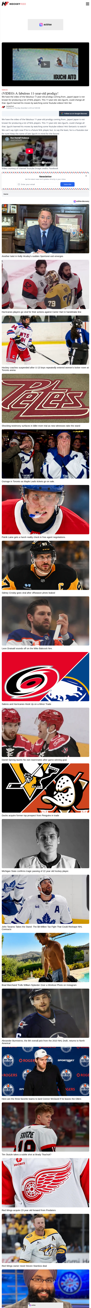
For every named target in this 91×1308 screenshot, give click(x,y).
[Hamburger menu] (87, 4)
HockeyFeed (10, 106)
